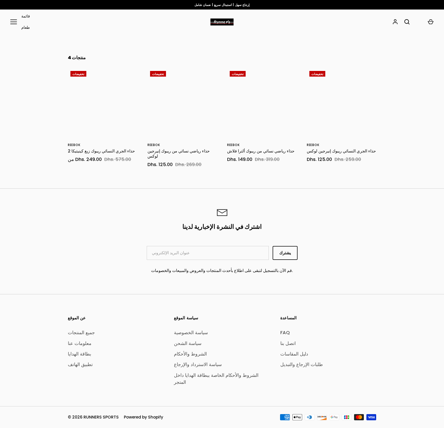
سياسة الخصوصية (191, 332)
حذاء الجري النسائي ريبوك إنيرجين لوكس (341, 151)
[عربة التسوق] (430, 22)
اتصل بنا (288, 343)
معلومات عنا (79, 343)
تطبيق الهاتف (80, 364)
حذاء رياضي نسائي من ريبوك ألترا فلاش (260, 151)
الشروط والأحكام (190, 354)
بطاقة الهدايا (79, 354)
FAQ (285, 332)
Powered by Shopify (143, 417)
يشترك (285, 253)
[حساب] (395, 22)
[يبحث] (407, 22)
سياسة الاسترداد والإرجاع (198, 364)
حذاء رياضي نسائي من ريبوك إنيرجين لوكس (178, 153)
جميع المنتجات (81, 332)
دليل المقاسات (294, 354)
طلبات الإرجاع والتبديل (301, 364)
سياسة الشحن (187, 343)
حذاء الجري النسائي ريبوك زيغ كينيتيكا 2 (101, 151)
